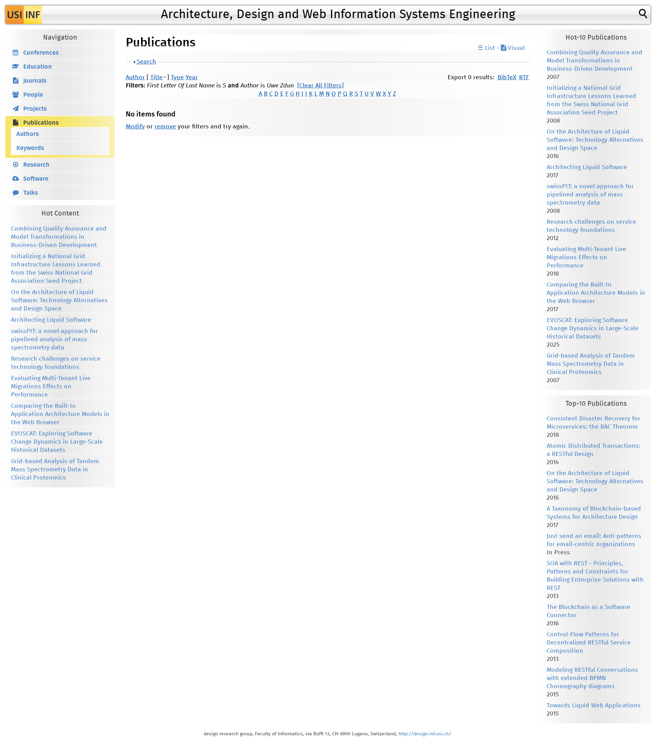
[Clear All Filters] (320, 86)
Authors (27, 134)
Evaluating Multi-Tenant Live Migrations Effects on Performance (51, 386)
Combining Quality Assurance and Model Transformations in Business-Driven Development (59, 237)
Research (36, 165)
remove (165, 127)
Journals (34, 81)
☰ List (486, 48)
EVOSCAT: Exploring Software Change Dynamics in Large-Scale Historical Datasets (57, 442)
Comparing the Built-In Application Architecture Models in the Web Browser (60, 414)
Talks (30, 193)
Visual (515, 48)
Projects (35, 109)
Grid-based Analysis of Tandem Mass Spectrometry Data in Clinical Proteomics (55, 469)
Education (37, 67)
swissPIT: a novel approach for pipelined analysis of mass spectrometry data (54, 339)
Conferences (41, 53)
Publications (41, 123)
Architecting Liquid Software (51, 320)
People (33, 95)
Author (135, 77)
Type (177, 77)
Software (36, 179)
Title (156, 77)
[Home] (23, 14)
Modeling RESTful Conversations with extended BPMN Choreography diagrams (592, 678)
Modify (135, 127)
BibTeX (506, 77)
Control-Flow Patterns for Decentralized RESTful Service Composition (589, 642)
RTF (524, 77)
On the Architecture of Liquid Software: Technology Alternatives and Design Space (59, 300)
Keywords (30, 148)
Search (146, 62)
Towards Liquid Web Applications (594, 706)
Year (192, 77)
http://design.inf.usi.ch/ (424, 734)
